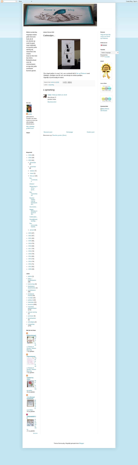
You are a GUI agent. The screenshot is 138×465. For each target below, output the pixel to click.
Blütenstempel (31, 335)
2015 (30, 253)
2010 (30, 266)
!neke (49, 95)
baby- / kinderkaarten (32, 279)
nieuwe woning (32, 312)
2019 (30, 243)
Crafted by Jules (30, 378)
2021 (30, 238)
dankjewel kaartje (31, 294)
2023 (30, 233)
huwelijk (30, 297)
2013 (30, 259)
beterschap (31, 284)
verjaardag (51, 84)
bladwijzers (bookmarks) (31, 287)
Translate (107, 56)
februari (32, 176)
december (33, 162)
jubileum (30, 300)
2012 (30, 261)
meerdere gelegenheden (32, 307)
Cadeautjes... (33, 217)
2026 (30, 155)
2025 (30, 157)
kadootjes (31, 302)
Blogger (81, 443)
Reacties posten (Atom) (59, 135)
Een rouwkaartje (33, 179)
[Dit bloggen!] (65, 82)
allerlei (30, 276)
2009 (30, 269)
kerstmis (30, 304)
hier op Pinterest (81, 73)
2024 (30, 160)
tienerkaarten (32, 318)
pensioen (30, 316)
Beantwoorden (52, 102)
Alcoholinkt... (33, 207)
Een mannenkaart (33, 193)
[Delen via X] (67, 82)
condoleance (32, 290)
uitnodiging (31, 322)
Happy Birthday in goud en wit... (33, 212)
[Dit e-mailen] (64, 82)
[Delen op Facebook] (69, 82)
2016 (30, 251)
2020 (30, 241)
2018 (30, 246)
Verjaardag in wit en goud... (33, 188)
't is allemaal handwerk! (31, 397)
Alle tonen (35, 433)
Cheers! (32, 184)
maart (32, 173)
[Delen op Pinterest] (71, 82)
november (33, 166)
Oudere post (90, 132)
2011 (30, 264)
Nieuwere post (48, 132)
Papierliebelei (31, 356)
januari (32, 230)
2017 (30, 248)
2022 (30, 235)
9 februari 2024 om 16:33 (59, 95)
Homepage (69, 132)
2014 (30, 256)
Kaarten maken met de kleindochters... (33, 201)
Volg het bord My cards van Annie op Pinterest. (105, 36)
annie (30, 114)
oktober (32, 171)
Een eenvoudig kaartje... (33, 225)
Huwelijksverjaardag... (33, 220)
